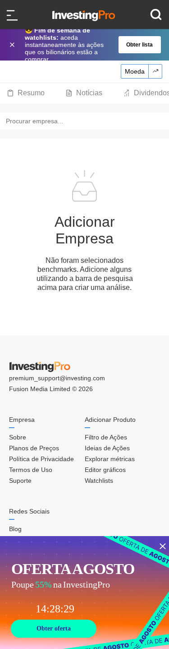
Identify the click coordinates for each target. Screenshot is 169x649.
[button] (89, 45)
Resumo (31, 93)
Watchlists (99, 480)
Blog (15, 528)
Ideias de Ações (107, 448)
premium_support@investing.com (57, 378)
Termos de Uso (30, 469)
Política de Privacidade (41, 458)
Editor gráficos (105, 469)
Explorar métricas (110, 458)
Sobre (17, 437)
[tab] (25, 93)
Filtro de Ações (106, 437)
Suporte (20, 480)
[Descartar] (13, 44)
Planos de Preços (34, 448)
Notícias (89, 93)
